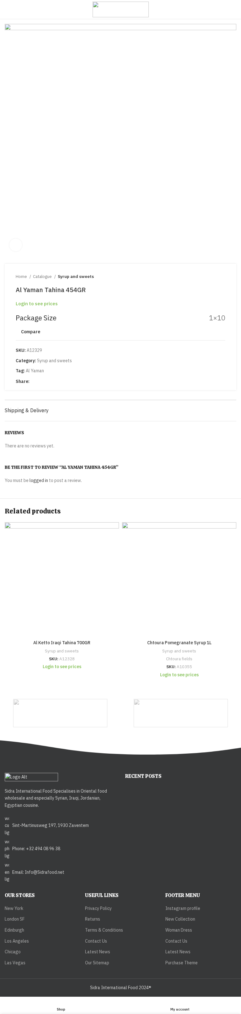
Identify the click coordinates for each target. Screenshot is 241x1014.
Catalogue (43, 276)
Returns (92, 919)
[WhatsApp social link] (49, 381)
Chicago (13, 952)
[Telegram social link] (56, 381)
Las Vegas (15, 963)
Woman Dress (178, 930)
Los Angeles (17, 941)
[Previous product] (209, 277)
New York (14, 908)
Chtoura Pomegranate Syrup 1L (179, 643)
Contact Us (96, 941)
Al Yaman (35, 371)
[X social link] (42, 381)
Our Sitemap (97, 963)
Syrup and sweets (76, 276)
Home (22, 276)
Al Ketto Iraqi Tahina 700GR (61, 643)
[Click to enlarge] (15, 245)
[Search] (234, 9)
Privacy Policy (98, 908)
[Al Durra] (180, 713)
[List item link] (60, 825)
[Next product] (222, 277)
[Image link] (31, 776)
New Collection (180, 919)
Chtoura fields (179, 659)
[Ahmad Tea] (60, 713)
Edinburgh (14, 930)
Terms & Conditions (104, 930)
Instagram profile (182, 908)
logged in (38, 480)
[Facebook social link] (34, 381)
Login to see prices (37, 304)
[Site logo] (121, 9)
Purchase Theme (181, 963)
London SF (14, 919)
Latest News (97, 952)
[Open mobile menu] (7, 9)
